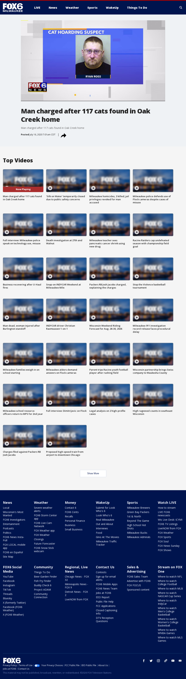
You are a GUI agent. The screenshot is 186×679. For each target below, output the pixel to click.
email (180, 661)
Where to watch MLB (170, 588)
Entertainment (11, 524)
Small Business (73, 529)
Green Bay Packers (138, 512)
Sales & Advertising (136, 569)
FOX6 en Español (13, 552)
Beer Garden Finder (45, 576)
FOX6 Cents (72, 512)
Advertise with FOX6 (139, 581)
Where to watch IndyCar (167, 602)
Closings (39, 539)
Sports (132, 502)
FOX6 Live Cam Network (43, 524)
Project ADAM (42, 589)
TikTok (7, 589)
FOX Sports (164, 537)
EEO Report (103, 597)
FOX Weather (42, 535)
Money (70, 502)
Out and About (104, 524)
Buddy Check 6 (42, 585)
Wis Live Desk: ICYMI (170, 519)
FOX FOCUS (134, 585)
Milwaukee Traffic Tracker (106, 543)
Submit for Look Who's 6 (105, 509)
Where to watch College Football (167, 582)
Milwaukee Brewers (138, 507)
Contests (101, 572)
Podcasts (8, 528)
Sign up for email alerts (106, 578)
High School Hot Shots (136, 526)
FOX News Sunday (168, 545)
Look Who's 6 (104, 515)
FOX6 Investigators (14, 519)
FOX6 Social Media (12, 569)
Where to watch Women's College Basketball (168, 622)
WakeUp (103, 502)
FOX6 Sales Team (137, 576)
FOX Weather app (44, 530)
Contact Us (105, 567)
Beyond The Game (138, 520)
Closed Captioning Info (106, 612)
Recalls (69, 516)
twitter (151, 661)
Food (99, 532)
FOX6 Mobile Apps (107, 584)
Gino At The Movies (107, 537)
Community (43, 567)
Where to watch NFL (170, 576)
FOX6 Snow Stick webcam (44, 549)
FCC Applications (106, 606)
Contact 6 (70, 507)
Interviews (102, 528)
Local (6, 507)
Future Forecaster (44, 543)
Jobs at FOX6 (103, 593)
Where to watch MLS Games (170, 639)
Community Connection (41, 595)
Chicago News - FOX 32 (77, 578)
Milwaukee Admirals (138, 537)
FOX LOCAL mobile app (14, 546)
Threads (8, 594)
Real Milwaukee (105, 519)
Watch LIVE (167, 502)
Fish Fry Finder (42, 581)
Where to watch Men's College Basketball (167, 611)
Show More (93, 473)
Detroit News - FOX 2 (76, 593)
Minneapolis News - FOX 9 (76, 585)
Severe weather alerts (43, 509)
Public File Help (105, 601)
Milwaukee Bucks (137, 532)
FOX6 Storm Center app (45, 517)
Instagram (9, 585)
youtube (173, 661)
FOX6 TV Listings (168, 524)
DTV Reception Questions (105, 619)
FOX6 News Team (106, 588)
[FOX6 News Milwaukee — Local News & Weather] (15, 7)
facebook (144, 661)
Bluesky (7, 598)
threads (166, 661)
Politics (7, 532)
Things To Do (42, 572)
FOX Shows (164, 550)
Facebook (9, 581)
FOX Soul (163, 541)
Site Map (8, 556)
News (7, 502)
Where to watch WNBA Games (167, 631)
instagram (158, 661)
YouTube (8, 576)
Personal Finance (75, 520)
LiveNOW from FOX (169, 528)
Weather (41, 502)
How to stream (167, 507)
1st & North (134, 516)
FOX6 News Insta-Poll (13, 538)
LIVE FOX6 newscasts (164, 513)
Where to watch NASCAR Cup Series (169, 594)
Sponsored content (138, 589)
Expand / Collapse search (181, 7)
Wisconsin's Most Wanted (13, 513)
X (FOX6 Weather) (13, 614)
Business (70, 525)
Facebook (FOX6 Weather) (12, 608)
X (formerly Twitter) (14, 602)
